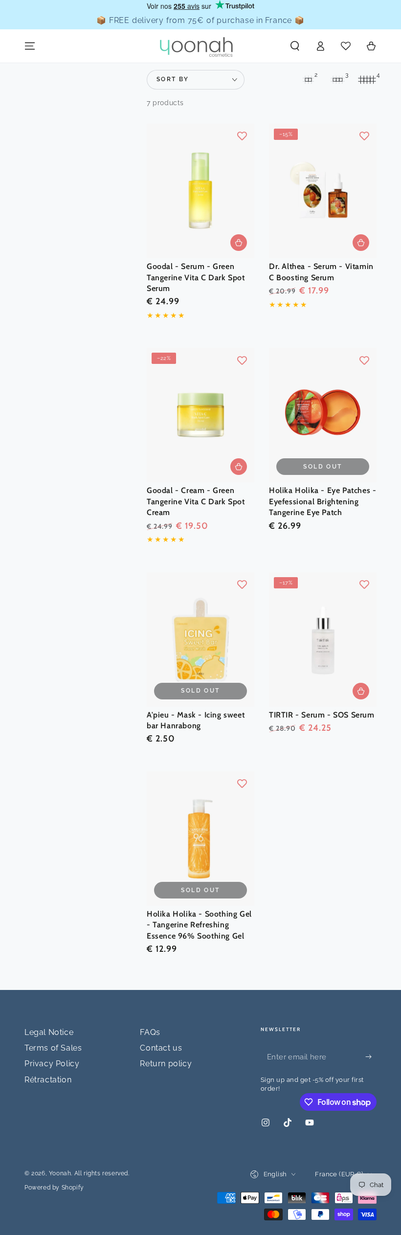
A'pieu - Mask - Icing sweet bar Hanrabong (196, 720)
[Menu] (30, 46)
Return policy (166, 1063)
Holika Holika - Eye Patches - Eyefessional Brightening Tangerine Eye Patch (322, 501)
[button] (295, 46)
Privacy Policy (51, 1063)
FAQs (150, 1032)
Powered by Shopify (54, 1187)
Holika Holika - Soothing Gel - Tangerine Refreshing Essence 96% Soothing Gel (199, 925)
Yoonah (60, 1173)
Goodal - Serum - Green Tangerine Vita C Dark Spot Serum (196, 277)
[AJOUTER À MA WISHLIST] (242, 136)
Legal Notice (48, 1032)
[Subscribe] (371, 1057)
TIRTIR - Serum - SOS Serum (322, 714)
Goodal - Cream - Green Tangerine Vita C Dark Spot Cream (196, 501)
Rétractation (47, 1079)
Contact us (161, 1048)
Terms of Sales (53, 1048)
